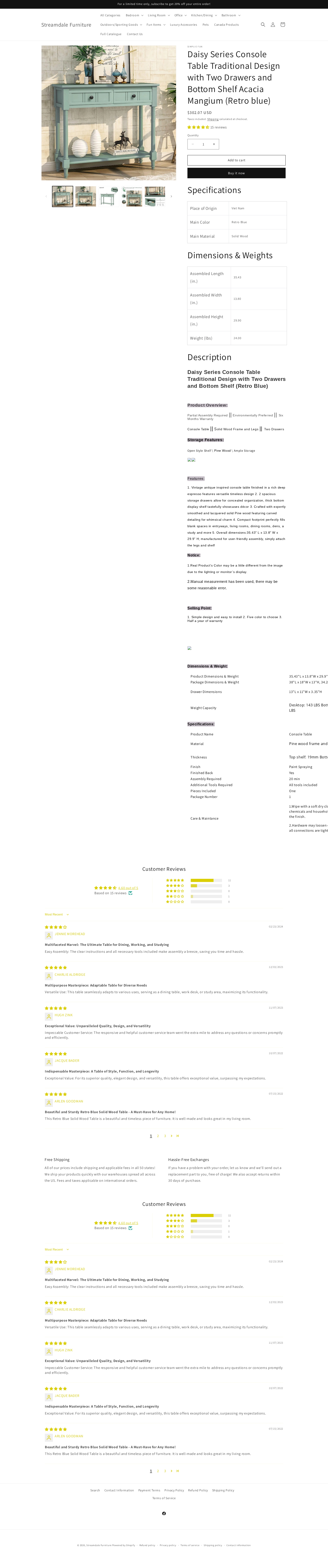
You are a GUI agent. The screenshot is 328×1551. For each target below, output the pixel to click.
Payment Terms (149, 1490)
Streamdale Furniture (99, 1545)
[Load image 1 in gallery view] (62, 196)
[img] (56, 927)
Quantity (193, 135)
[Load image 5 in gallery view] (155, 196)
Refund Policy (198, 1490)
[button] (134, 15)
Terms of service (190, 1545)
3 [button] (165, 1135)
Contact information (238, 1545)
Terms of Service (164, 1498)
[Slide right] (171, 196)
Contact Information (119, 1490)
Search (95, 1490)
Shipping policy (213, 1545)
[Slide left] (46, 196)
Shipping (213, 119)
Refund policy (147, 1545)
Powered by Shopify (123, 1545)
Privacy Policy (174, 1490)
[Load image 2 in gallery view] (85, 196)
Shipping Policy (223, 1490)
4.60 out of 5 (128, 888)
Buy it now (236, 173)
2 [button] (158, 1135)
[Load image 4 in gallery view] (131, 196)
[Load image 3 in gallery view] (108, 196)
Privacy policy (168, 1545)
